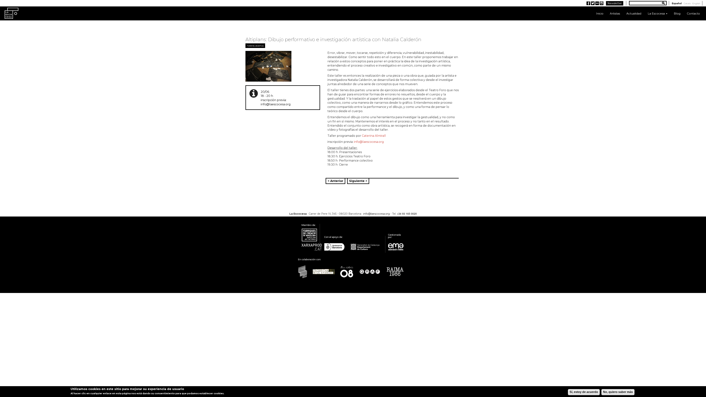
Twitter (593, 3)
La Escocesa (657, 13)
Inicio (599, 13)
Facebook (588, 3)
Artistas (615, 13)
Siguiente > (358, 181)
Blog (677, 13)
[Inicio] (11, 13)
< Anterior (335, 181)
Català (687, 3)
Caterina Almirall (374, 135)
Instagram (601, 3)
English (696, 3)
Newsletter (614, 3)
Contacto (693, 13)
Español (677, 3)
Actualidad (633, 13)
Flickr (597, 3)
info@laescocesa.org (369, 142)
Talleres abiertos (255, 45)
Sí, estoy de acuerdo (584, 392)
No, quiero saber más (618, 392)
